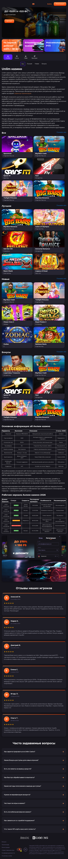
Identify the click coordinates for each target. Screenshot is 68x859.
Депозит (9, 21)
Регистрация (60, 4)
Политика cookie (7, 856)
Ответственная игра (8, 850)
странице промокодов (22, 93)
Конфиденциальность (8, 853)
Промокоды (5, 844)
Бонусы (4, 841)
